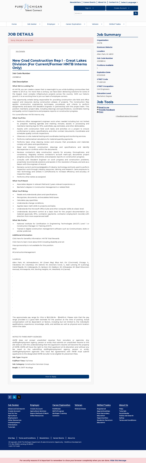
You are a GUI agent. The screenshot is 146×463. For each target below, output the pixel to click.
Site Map (11, 438)
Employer (51, 24)
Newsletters (75, 2)
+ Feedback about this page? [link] (127, 116)
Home (14, 24)
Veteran (95, 24)
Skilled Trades (115, 24)
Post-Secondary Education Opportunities (103, 416)
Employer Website (104, 47)
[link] (28, 7)
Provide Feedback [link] (107, 110)
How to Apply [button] (50, 377)
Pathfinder (56, 409)
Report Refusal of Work (39, 413)
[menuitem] (14, 24)
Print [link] (101, 112)
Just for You (12, 413)
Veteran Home (80, 409)
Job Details (20, 51)
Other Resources (14, 420)
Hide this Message (118, 460)
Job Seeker (32, 24)
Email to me (104, 107)
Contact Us (114, 2)
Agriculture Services (38, 411)
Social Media (124, 413)
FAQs (121, 409)
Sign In (88, 8)
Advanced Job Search (16, 409)
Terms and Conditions (127, 420)
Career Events (89, 2)
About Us (102, 2)
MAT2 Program (58, 411)
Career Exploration (73, 24)
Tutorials (11, 427)
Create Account (120, 8)
